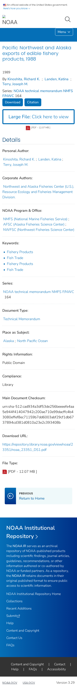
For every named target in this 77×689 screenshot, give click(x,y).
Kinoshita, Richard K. (24, 79)
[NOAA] (9, 20)
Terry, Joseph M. (15, 84)
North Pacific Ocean (32, 340)
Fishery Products (20, 252)
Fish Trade (15, 257)
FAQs (10, 645)
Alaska (8, 340)
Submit (11, 615)
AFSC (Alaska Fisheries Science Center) (33, 224)
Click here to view (38, 117)
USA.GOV (29, 683)
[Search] (68, 18)
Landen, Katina (57, 79)
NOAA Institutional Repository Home (33, 594)
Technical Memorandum (21, 319)
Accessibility (56, 669)
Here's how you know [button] (15, 8)
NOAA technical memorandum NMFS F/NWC (38, 291)
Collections (14, 601)
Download (12, 102)
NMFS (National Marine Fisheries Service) (35, 219)
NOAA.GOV (9, 683)
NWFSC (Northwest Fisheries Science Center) (38, 229)
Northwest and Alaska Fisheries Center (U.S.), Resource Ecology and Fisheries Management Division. (38, 192)
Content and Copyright (22, 630)
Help (10, 623)
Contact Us (14, 638)
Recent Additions (19, 608)
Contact (59, 664)
